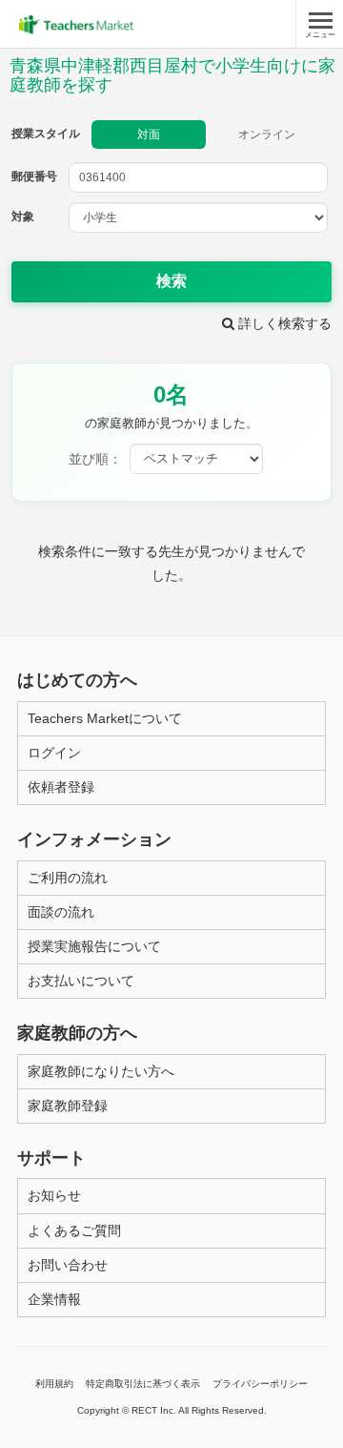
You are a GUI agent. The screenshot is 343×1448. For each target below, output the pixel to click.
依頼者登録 (61, 787)
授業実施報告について (94, 946)
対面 (148, 134)
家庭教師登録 (68, 1105)
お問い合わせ (68, 1264)
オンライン (266, 134)
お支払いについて (81, 980)
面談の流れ (61, 912)
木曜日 (278, 631)
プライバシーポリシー (260, 1383)
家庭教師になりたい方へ (101, 1071)
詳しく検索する (283, 323)
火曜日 (132, 631)
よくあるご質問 (74, 1230)
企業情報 (54, 1299)
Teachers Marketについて (105, 718)
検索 (171, 281)
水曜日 (205, 631)
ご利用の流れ (68, 877)
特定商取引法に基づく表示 (143, 1383)
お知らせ (54, 1195)
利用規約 (54, 1383)
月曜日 (58, 631)
